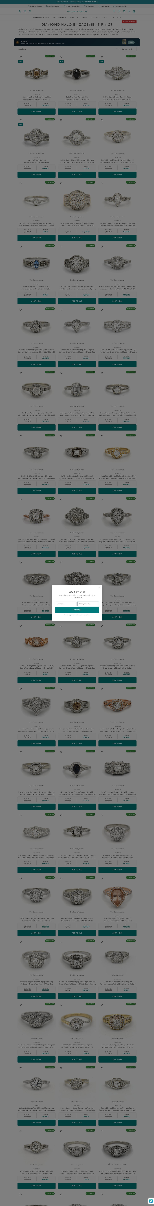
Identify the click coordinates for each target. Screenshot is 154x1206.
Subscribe (77, 610)
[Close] (99, 588)
